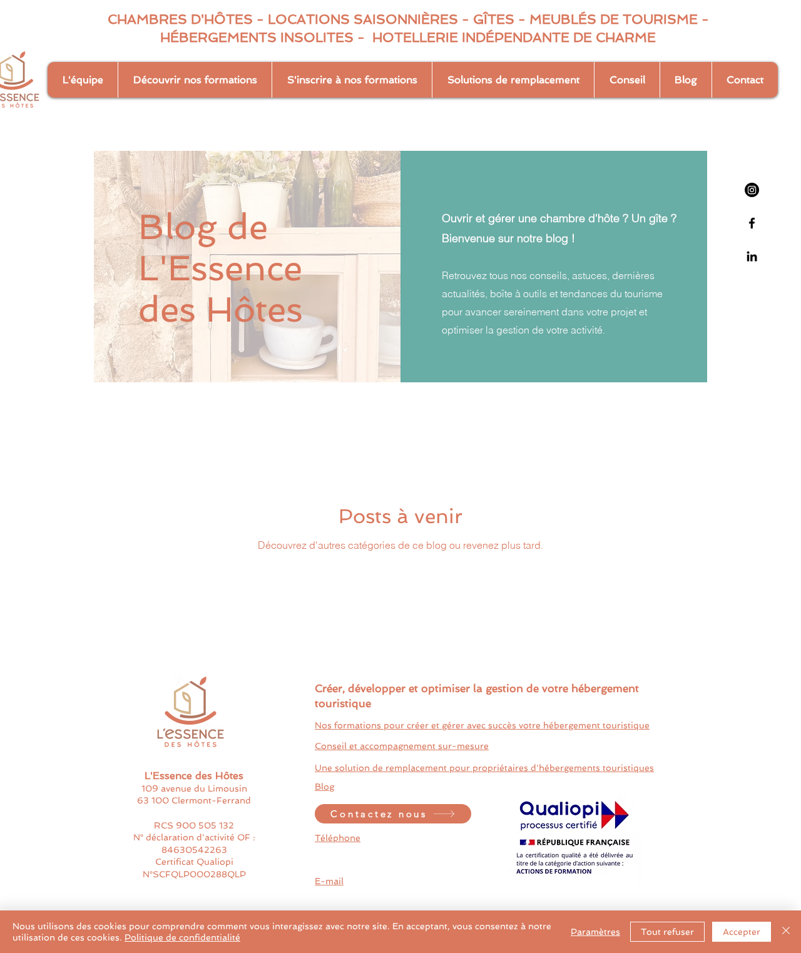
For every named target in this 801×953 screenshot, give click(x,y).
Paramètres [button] (595, 932)
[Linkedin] (752, 256)
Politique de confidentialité (182, 937)
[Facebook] (752, 223)
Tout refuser (667, 932)
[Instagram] (752, 190)
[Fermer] (785, 931)
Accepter (741, 932)
